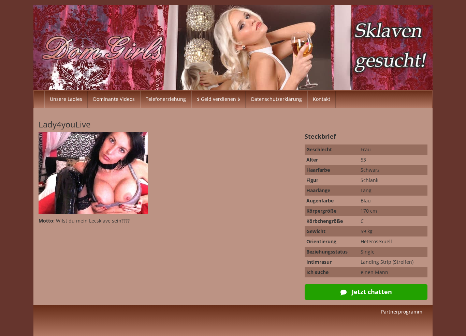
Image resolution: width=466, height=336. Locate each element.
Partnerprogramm (401, 311)
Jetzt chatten (371, 292)
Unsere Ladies (66, 99)
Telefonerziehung (166, 99)
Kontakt (321, 99)
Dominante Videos (114, 99)
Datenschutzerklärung (276, 99)
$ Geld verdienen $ (218, 99)
